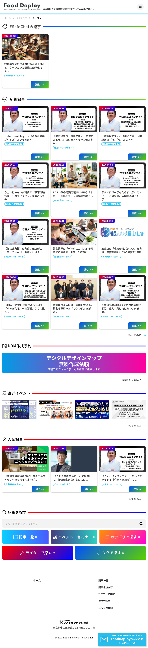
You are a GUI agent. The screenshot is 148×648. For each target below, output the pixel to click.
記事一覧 (103, 580)
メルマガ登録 (105, 608)
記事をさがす (105, 587)
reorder (140, 6)
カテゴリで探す (106, 594)
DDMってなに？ (132, 379)
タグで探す (21, 18)
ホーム (7, 18)
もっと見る (135, 426)
